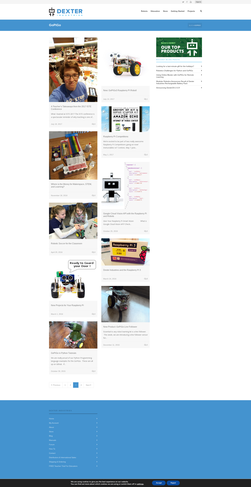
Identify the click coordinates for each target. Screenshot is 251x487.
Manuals (52, 440)
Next (88, 385)
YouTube (190, 2)
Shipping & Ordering (57, 462)
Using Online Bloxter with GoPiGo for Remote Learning (175, 76)
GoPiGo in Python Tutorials (63, 353)
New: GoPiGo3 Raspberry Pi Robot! (120, 90)
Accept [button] (159, 483)
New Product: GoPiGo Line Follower (120, 327)
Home (51, 419)
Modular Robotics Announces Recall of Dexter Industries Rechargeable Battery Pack (175, 82)
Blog (191, 25)
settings (140, 484)
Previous (56, 385)
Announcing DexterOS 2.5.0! (168, 88)
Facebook (187, 2)
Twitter (183, 2)
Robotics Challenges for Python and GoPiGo (174, 71)
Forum (52, 444)
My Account (54, 423)
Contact (52, 453)
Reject (173, 483)
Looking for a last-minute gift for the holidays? (175, 66)
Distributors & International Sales (62, 457)
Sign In (198, 2)
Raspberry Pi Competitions (115, 136)
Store (51, 432)
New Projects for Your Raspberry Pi (67, 305)
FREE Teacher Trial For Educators (63, 466)
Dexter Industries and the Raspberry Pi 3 (122, 270)
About (51, 427)
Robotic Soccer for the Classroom (66, 243)
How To (52, 449)
